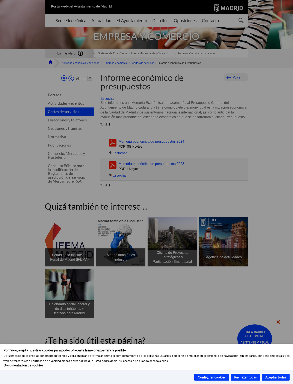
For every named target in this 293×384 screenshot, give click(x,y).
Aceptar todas (275, 377)
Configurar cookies (212, 377)
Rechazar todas (245, 377)
